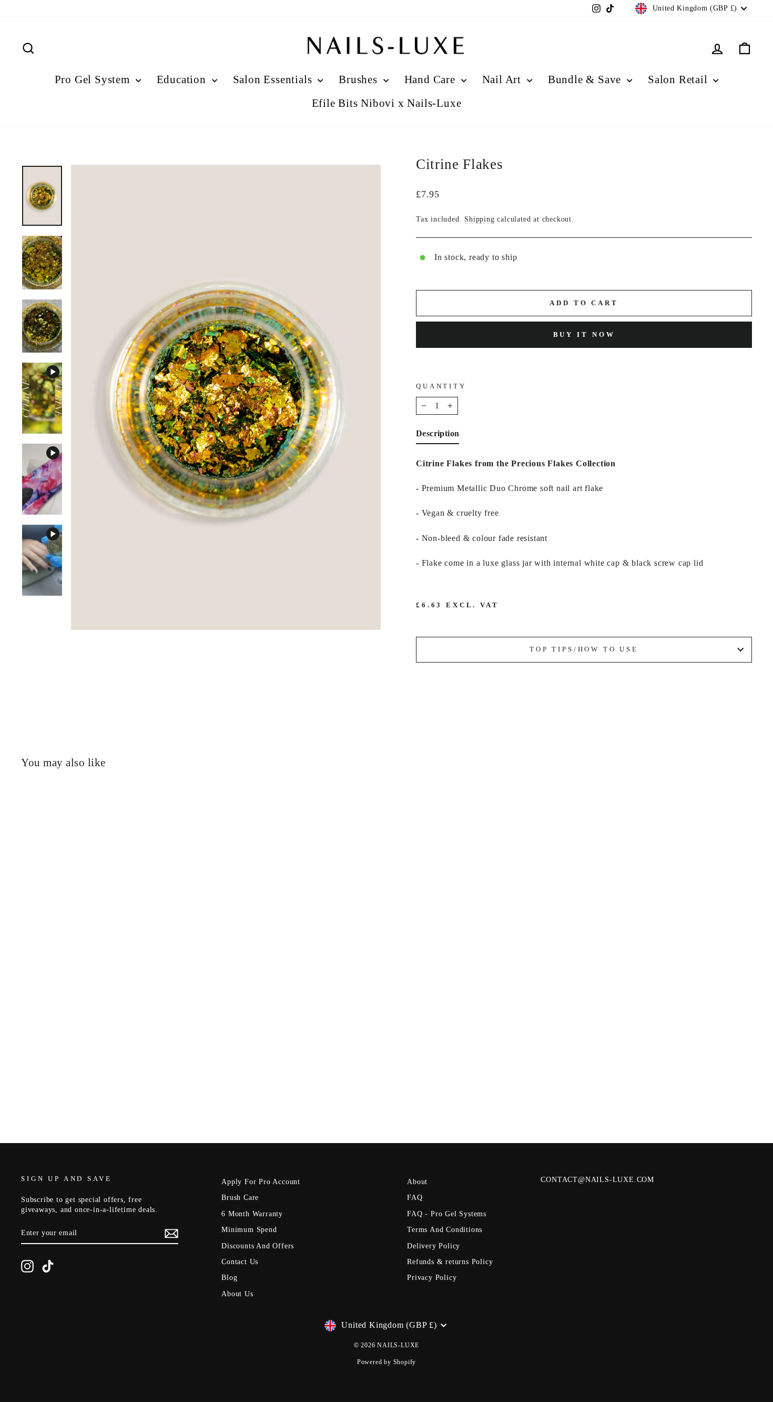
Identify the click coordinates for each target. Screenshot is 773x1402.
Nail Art (503, 79)
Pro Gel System (94, 79)
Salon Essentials (274, 79)
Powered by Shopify (386, 1362)
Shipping (479, 219)
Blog (229, 1277)
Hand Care (431, 79)
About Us (237, 1294)
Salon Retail (679, 79)
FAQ (414, 1197)
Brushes (359, 79)
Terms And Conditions (444, 1230)
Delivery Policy (433, 1246)
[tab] (437, 436)
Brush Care (240, 1197)
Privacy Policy (431, 1277)
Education (183, 79)
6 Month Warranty (252, 1214)
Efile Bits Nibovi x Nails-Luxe (387, 103)
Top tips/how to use (584, 649)
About (417, 1182)
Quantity (441, 386)
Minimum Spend (249, 1230)
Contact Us (239, 1262)
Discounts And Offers (257, 1246)
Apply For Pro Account (260, 1182)
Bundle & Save (586, 79)
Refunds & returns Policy (450, 1262)
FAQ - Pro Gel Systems (446, 1214)
